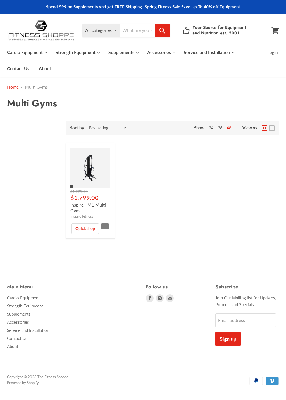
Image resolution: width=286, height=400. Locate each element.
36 (220, 128)
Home (13, 86)
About (45, 68)
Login (272, 52)
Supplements (121, 52)
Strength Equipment (76, 52)
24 (211, 128)
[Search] (162, 30)
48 (229, 128)
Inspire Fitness (82, 216)
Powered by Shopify (23, 382)
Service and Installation (207, 52)
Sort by (77, 128)
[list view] (272, 128)
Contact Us (18, 68)
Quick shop (85, 228)
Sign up (228, 339)
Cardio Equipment (25, 52)
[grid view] (264, 128)
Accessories (159, 52)
